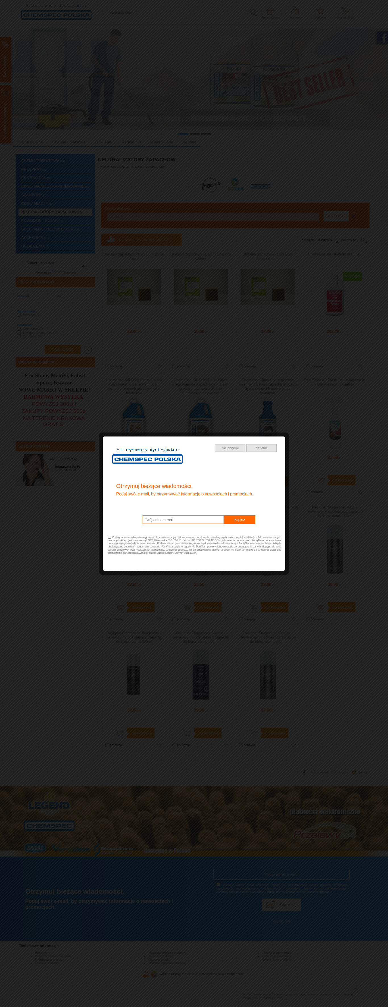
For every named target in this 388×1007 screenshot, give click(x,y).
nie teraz (262, 448)
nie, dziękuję (230, 448)
